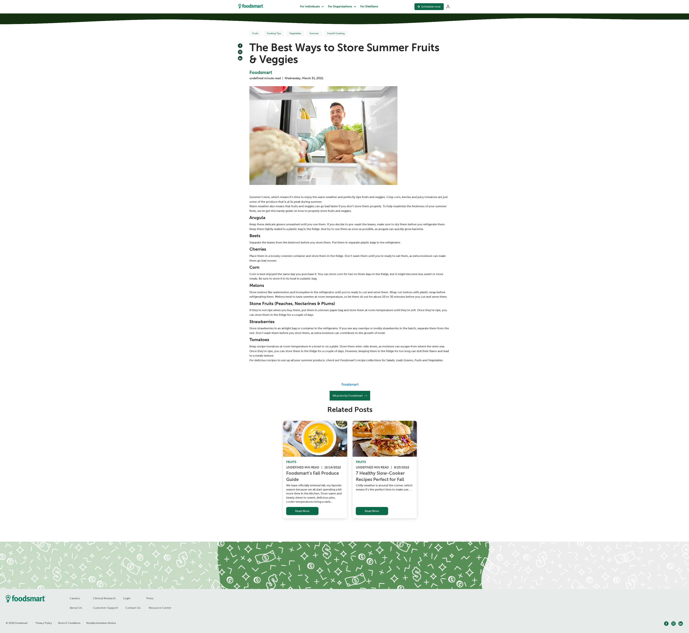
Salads (390, 360)
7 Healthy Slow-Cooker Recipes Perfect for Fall (381, 476)
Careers (75, 598)
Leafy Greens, (405, 360)
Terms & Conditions (69, 623)
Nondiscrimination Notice (101, 623)
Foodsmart (260, 72)
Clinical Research (104, 598)
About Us (76, 607)
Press (149, 598)
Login (126, 598)
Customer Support (105, 607)
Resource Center (160, 607)
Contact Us (132, 607)
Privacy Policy (44, 623)
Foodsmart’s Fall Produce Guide (313, 476)
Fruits (418, 360)
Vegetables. (436, 360)
